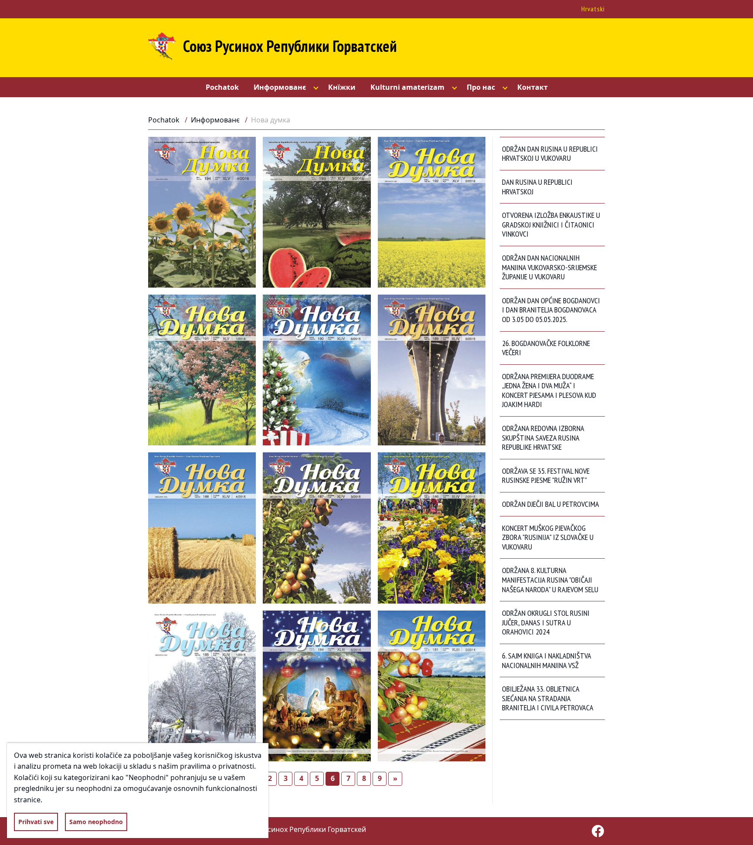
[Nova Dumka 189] (431, 370)
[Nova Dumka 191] (202, 370)
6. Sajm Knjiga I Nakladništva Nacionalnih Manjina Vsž (546, 660)
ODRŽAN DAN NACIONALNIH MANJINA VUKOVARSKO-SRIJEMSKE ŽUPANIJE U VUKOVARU (549, 267)
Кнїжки (342, 87)
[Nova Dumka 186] (431, 527)
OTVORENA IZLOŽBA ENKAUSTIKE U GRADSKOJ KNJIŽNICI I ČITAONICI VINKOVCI (551, 224)
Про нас (481, 87)
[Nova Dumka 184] (316, 686)
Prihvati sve (36, 822)
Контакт (532, 87)
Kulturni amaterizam (407, 87)
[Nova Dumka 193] (316, 212)
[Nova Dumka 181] (431, 686)
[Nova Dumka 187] (316, 527)
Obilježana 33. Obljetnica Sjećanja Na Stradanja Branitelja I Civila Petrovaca (548, 698)
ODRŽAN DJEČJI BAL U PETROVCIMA (550, 504)
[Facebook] (598, 831)
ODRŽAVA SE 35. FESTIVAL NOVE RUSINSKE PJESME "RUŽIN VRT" (546, 475)
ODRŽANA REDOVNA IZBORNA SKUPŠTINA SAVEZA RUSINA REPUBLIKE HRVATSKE (543, 437)
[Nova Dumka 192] (431, 212)
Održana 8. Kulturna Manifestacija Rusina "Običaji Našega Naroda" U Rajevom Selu (550, 579)
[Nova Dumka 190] (316, 370)
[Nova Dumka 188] (202, 527)
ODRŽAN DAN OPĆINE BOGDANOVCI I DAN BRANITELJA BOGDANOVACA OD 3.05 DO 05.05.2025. (551, 309)
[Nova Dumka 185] (202, 686)
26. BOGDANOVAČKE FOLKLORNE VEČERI (546, 348)
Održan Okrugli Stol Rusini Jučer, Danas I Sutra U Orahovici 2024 (546, 622)
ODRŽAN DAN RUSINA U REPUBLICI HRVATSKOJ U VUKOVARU (550, 153)
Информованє (280, 87)
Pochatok (222, 87)
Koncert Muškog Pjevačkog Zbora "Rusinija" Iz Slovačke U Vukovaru (548, 537)
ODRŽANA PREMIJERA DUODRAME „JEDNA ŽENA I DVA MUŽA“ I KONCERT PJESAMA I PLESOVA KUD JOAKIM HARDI (549, 390)
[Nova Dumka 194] (202, 212)
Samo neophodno (96, 822)
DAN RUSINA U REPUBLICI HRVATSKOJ (537, 187)
